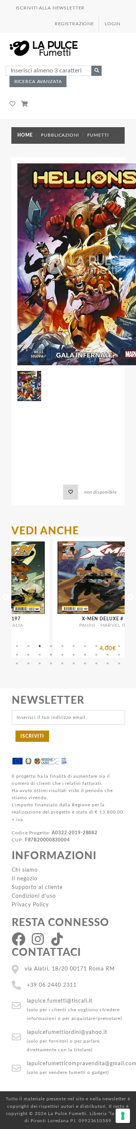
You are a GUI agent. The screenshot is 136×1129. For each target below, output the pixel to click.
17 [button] (85, 654)
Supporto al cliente (37, 887)
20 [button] (119, 654)
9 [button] (107, 646)
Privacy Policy (30, 905)
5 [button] (62, 646)
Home (24, 135)
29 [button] (107, 663)
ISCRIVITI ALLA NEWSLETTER (50, 8)
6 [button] (73, 646)
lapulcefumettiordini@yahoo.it (67, 1032)
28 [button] (96, 663)
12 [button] (28, 654)
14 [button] (51, 654)
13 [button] (39, 654)
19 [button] (107, 654)
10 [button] (119, 646)
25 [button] (62, 663)
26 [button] (73, 663)
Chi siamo (25, 870)
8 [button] (96, 646)
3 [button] (39, 646)
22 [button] (28, 663)
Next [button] (130, 597)
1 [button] (17, 646)
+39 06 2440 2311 (52, 985)
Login (112, 24)
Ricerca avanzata (38, 81)
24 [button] (51, 663)
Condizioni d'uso (34, 896)
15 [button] (62, 654)
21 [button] (17, 663)
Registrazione (74, 24)
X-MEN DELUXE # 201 (89, 619)
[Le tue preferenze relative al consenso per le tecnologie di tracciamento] (123, 1116)
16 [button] (73, 654)
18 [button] (96, 654)
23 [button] (39, 663)
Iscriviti (32, 736)
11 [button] (17, 654)
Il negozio (24, 878)
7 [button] (85, 646)
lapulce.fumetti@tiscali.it (60, 1001)
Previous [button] (5, 597)
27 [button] (85, 663)
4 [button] (51, 646)
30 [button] (119, 663)
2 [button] (28, 646)
